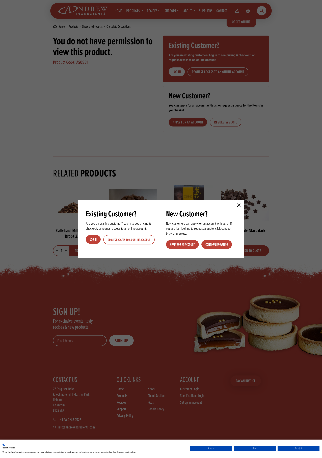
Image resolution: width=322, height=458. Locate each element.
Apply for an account (182, 244)
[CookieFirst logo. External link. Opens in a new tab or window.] (4, 444)
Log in (93, 239)
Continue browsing (216, 244)
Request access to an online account (129, 239)
